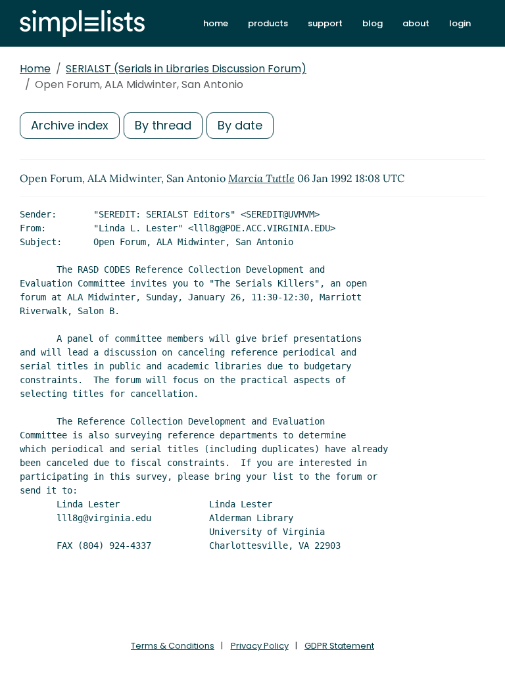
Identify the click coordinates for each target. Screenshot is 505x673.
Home (35, 68)
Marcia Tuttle (261, 178)
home (215, 23)
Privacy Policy (260, 645)
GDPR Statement (339, 645)
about (415, 23)
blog (372, 23)
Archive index (69, 125)
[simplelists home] (82, 23)
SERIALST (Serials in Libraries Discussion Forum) (186, 68)
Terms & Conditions (172, 645)
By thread (163, 125)
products (268, 23)
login (460, 23)
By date (240, 125)
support (325, 23)
